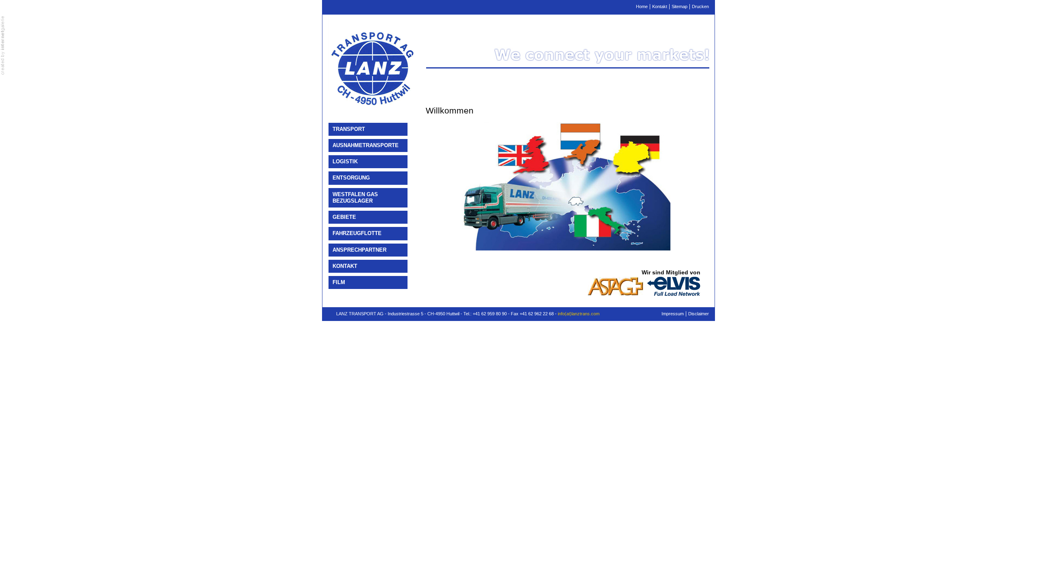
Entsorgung (351, 178)
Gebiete (344, 217)
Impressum (672, 313)
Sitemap (679, 6)
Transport (349, 129)
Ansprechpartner (359, 250)
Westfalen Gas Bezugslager (355, 197)
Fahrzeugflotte (357, 233)
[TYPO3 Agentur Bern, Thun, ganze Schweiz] (3, 44)
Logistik (345, 161)
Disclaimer (698, 313)
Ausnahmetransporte (366, 145)
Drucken (700, 6)
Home (642, 6)
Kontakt (659, 6)
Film (339, 282)
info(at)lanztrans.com (579, 313)
